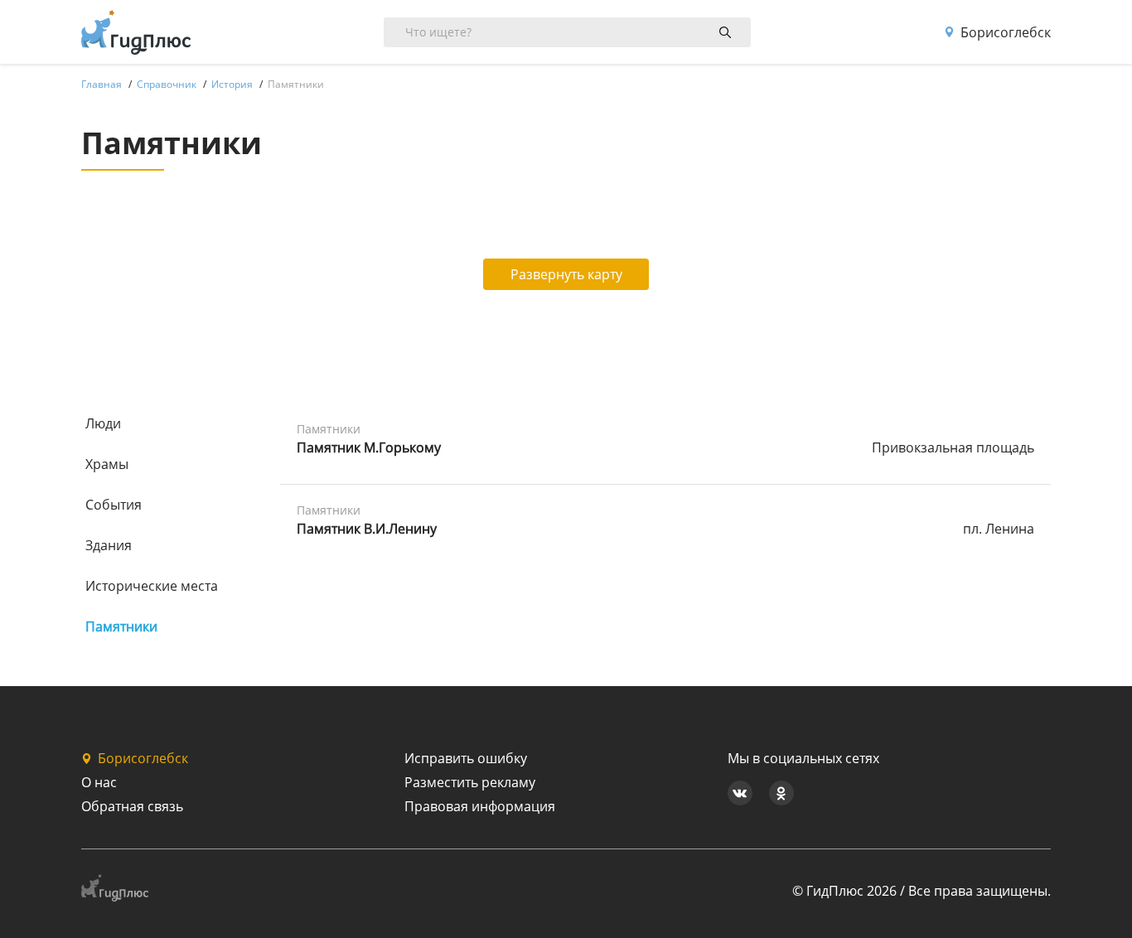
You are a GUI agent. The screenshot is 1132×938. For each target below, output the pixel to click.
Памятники (121, 626)
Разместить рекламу (469, 782)
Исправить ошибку (465, 758)
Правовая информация (479, 806)
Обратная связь (132, 806)
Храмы (106, 464)
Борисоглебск (1005, 32)
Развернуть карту (566, 274)
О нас (99, 782)
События (113, 505)
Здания (108, 545)
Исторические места (151, 586)
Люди (103, 423)
